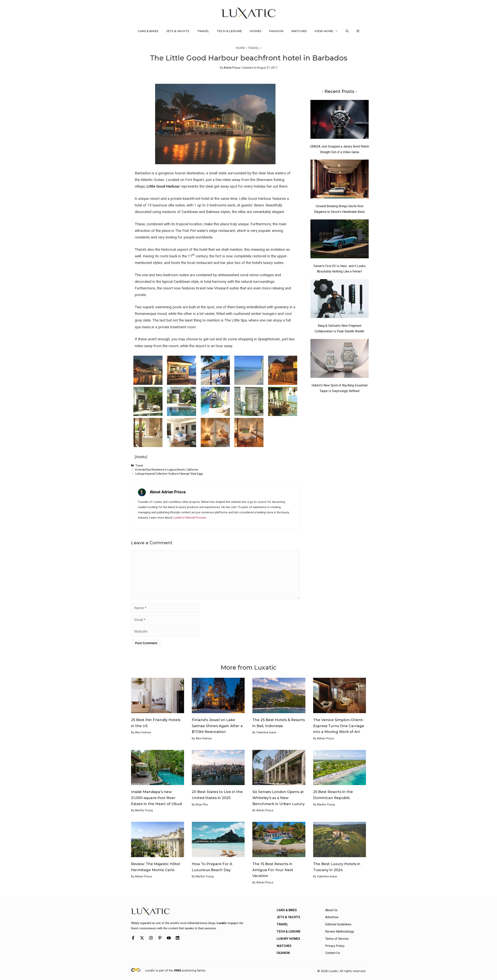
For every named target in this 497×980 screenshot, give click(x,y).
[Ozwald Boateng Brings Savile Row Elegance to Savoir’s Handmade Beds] (339, 180)
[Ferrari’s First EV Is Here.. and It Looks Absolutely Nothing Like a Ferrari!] (339, 239)
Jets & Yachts (177, 31)
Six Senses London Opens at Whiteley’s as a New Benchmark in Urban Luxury (278, 798)
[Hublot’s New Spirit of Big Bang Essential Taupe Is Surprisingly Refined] (339, 359)
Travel (203, 31)
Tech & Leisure (229, 31)
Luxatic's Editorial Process (189, 517)
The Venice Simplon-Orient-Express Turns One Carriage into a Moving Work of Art (338, 726)
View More (324, 31)
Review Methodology (339, 931)
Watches (299, 31)
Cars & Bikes (148, 31)
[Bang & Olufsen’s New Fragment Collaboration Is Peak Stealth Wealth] (339, 299)
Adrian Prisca (232, 67)
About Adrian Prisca (168, 492)
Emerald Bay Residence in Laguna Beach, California (166, 469)
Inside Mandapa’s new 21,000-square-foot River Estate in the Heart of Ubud (156, 798)
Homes (255, 31)
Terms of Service (336, 939)
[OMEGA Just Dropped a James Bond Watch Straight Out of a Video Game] (339, 120)
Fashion (276, 31)
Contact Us (332, 953)
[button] (347, 31)
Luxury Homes (288, 939)
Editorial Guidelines (338, 924)
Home (240, 48)
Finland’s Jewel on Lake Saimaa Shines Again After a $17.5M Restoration (217, 726)
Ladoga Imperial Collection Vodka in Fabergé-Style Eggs (169, 473)
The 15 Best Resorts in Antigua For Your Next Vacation (272, 870)
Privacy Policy (335, 946)
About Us (331, 910)
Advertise (331, 917)
